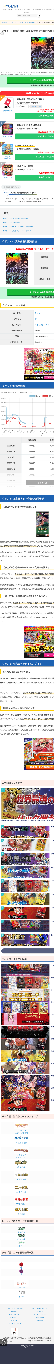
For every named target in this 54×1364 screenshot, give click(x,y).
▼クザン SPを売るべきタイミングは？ (17, 231)
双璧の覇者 (21, 1204)
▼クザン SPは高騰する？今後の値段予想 (18, 227)
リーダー (21, 1288)
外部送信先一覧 (14, 1314)
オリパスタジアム (8, 157)
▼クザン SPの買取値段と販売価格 (15, 218)
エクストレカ (8, 136)
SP (36, 319)
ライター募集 (39, 1317)
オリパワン (8, 177)
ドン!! (21, 1296)
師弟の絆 (21, 1167)
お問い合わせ (14, 1317)
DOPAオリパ (7, 111)
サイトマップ (39, 1311)
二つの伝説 (21, 1192)
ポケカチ (14, 1320)
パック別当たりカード (39, 1308)
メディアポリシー (40, 1314)
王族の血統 (21, 1179)
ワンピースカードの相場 (14, 1308)
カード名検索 (3, 1343)
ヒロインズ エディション (21, 1156)
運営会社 (14, 1311)
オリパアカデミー (15, 1323)
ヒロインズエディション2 (21, 1131)
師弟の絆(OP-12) (42, 325)
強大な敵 (21, 1214)
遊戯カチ (40, 1320)
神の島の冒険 (21, 1142)
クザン (37, 313)
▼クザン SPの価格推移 (11, 223)
